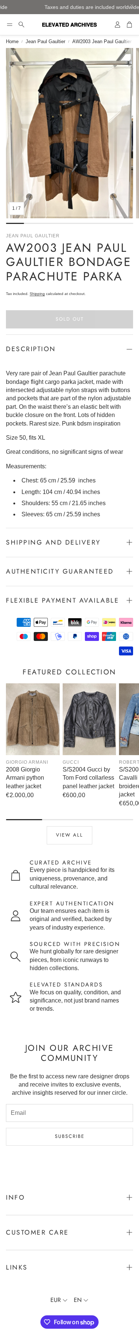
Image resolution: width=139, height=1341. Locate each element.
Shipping (37, 294)
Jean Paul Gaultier (45, 41)
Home (12, 41)
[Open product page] (33, 719)
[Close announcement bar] (131, 5)
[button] (9, 24)
